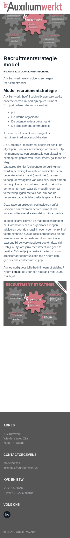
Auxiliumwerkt (25, 532)
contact (16, 271)
